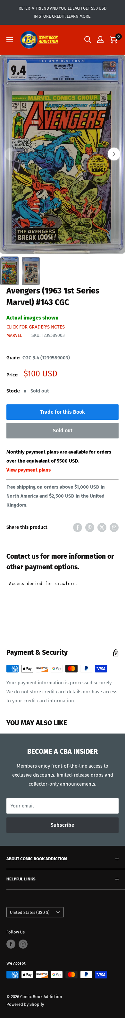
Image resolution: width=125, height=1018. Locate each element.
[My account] (100, 39)
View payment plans (28, 470)
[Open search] (87, 39)
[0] (113, 39)
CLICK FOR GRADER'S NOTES (35, 327)
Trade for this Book (62, 412)
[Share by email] (114, 527)
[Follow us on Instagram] (23, 944)
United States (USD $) (29, 912)
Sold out (62, 431)
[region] (62, 154)
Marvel (14, 335)
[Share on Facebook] (77, 527)
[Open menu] (9, 39)
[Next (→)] (114, 154)
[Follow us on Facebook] (10, 944)
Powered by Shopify (25, 1004)
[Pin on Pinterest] (89, 527)
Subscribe (62, 825)
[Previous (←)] (11, 154)
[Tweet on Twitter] (101, 527)
